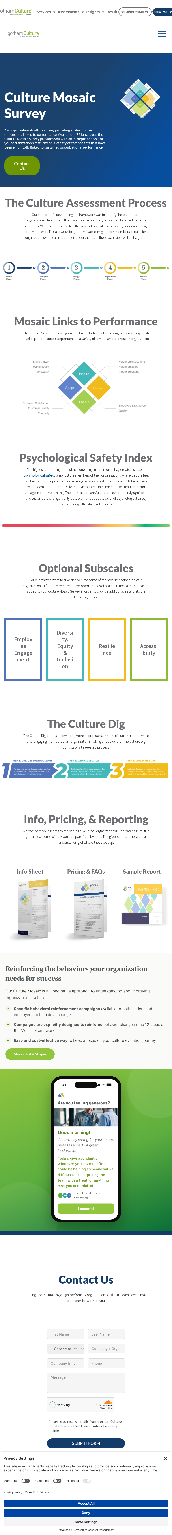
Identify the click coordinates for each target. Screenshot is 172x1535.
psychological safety (39, 475)
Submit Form (86, 1443)
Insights (93, 11)
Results (113, 11)
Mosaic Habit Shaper (30, 1054)
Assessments (68, 11)
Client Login (135, 12)
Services (44, 11)
